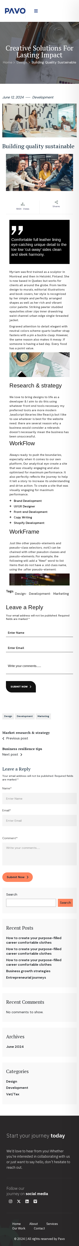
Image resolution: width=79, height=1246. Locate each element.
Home (7, 62)
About (33, 1224)
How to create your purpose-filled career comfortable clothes (33, 940)
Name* (7, 788)
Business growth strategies (28, 971)
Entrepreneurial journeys (26, 977)
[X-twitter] (19, 1201)
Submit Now (19, 687)
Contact (39, 1228)
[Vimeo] (35, 1201)
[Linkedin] (27, 1201)
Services (52, 1224)
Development (17, 1087)
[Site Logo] (15, 10)
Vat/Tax (12, 1094)
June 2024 (15, 1046)
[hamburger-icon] (36, 11)
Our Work (18, 1228)
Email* (6, 810)
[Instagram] (10, 1201)
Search (11, 894)
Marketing (61, 593)
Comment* (10, 838)
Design (22, 62)
